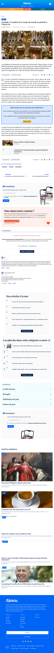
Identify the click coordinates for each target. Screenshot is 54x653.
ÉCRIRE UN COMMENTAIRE (27, 251)
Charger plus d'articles (27, 331)
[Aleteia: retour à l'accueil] (27, 3)
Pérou (4, 493)
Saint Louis (31, 6)
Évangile (6, 394)
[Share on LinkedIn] (44, 74)
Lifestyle (7, 619)
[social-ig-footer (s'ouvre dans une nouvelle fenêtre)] (31, 641)
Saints (4, 454)
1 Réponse (4, 283)
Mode (4, 517)
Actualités (8, 617)
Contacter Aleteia (15, 648)
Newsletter (22, 617)
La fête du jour (9, 389)
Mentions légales (31, 646)
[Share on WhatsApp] (52, 74)
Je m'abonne (11, 9)
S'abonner (27, 632)
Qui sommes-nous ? (21, 646)
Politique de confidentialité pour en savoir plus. (37, 423)
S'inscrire (6, 200)
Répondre (3, 267)
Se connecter (27, 636)
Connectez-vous (32, 246)
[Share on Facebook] (41, 74)
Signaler (8, 267)
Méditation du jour (11, 399)
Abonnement (23, 623)
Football (11, 166)
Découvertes (8, 623)
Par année (37, 617)
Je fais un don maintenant (11, 221)
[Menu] (10, 4)
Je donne (26, 9)
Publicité (22, 627)
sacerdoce (5, 541)
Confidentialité (33, 648)
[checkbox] (3, 196)
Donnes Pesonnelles (24, 648)
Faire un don (27, 121)
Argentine (4, 166)
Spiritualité (8, 621)
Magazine (22, 621)
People (4, 567)
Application (22, 619)
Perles (2, 16)
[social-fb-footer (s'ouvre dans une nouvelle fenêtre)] (25, 641)
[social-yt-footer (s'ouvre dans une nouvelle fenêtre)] (23, 641)
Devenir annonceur (40, 646)
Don (21, 625)
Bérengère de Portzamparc (19, 27)
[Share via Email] (49, 74)
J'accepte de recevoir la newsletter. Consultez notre (20, 197)
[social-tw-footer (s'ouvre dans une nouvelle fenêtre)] (28, 641)
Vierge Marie (18, 166)
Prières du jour (9, 404)
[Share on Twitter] (47, 74)
